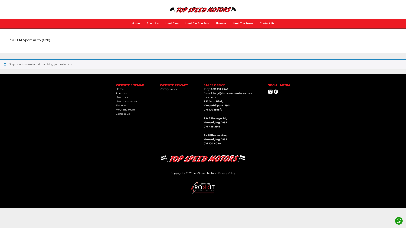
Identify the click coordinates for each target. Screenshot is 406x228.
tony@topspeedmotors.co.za (232, 93)
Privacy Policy (226, 173)
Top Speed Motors (203, 9)
